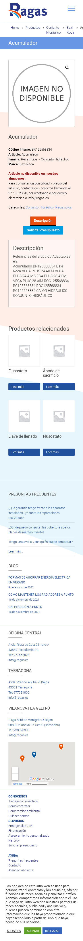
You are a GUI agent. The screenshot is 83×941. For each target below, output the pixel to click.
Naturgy (14, 840)
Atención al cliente (20, 870)
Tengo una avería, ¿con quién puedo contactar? (40, 542)
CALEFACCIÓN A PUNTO (25, 607)
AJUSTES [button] (14, 931)
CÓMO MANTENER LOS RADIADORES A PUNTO (41, 594)
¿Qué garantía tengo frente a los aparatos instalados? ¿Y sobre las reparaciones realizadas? (36, 513)
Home (15, 28)
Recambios (63, 207)
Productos (32, 28)
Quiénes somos (18, 816)
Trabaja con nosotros (23, 801)
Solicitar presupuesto (22, 845)
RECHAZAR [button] (52, 931)
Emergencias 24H (20, 826)
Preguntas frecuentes (23, 860)
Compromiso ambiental (24, 811)
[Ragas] (28, 10)
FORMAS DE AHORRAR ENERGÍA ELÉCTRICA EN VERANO (39, 580)
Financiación (17, 830)
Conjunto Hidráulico (40, 207)
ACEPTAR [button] (33, 931)
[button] (67, 68)
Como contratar (19, 806)
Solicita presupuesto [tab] (43, 230)
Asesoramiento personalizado (28, 835)
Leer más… (15, 551)
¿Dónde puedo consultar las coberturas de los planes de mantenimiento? (39, 530)
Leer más (18, 387)
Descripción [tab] (43, 221)
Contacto (14, 865)
